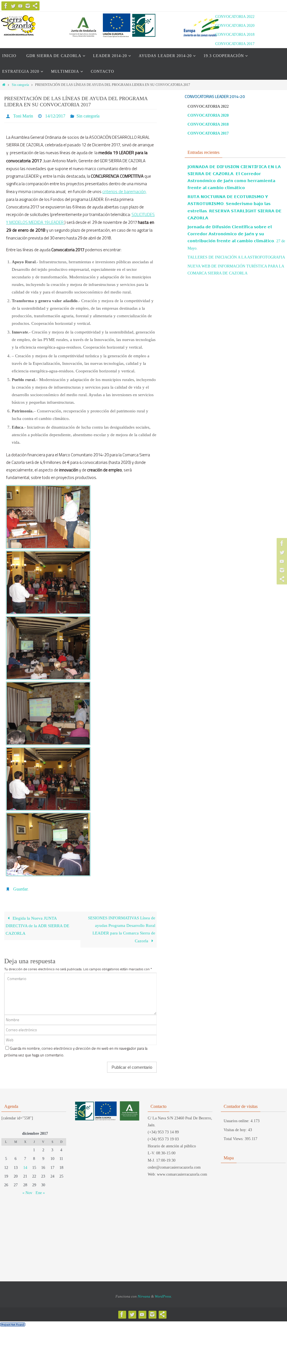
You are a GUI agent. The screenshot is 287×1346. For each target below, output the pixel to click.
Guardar (20, 886)
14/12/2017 (55, 115)
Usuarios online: (237, 1117)
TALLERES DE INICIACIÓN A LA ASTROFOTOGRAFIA (236, 257)
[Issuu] (35, 5)
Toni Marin (23, 115)
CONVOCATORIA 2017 (234, 44)
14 (25, 1164)
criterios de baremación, (124, 189)
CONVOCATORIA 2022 (234, 17)
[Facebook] (5, 5)
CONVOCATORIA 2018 (234, 34)
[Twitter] (13, 5)
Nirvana (144, 1293)
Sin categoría (20, 85)
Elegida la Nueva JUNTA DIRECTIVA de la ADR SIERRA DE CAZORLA (37, 922)
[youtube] (20, 5)
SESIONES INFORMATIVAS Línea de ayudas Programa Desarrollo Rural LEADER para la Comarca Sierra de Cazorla (121, 926)
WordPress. (163, 1293)
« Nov (27, 1190)
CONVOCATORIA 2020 (234, 26)
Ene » (40, 1190)
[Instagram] (27, 5)
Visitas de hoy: (236, 1127)
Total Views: (234, 1136)
